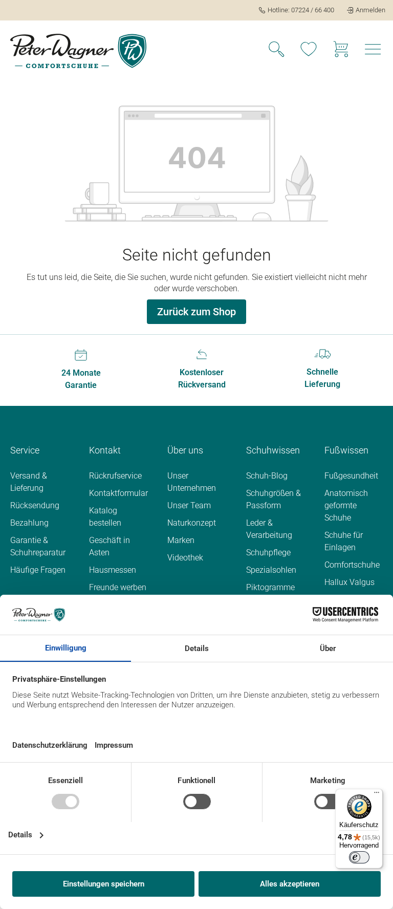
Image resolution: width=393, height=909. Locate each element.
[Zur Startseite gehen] (78, 51)
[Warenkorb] (341, 50)
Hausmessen (112, 570)
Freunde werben (117, 587)
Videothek (185, 557)
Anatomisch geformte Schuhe (346, 505)
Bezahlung (29, 523)
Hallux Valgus (349, 582)
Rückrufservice (115, 476)
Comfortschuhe (352, 565)
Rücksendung (34, 505)
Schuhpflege (268, 552)
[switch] (359, 857)
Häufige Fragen (38, 570)
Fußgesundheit (351, 476)
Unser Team (189, 505)
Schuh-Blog (267, 476)
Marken (180, 540)
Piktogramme (270, 587)
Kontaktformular (118, 493)
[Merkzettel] (308, 50)
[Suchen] (276, 50)
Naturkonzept (191, 523)
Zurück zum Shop (196, 312)
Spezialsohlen (271, 570)
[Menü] (373, 50)
